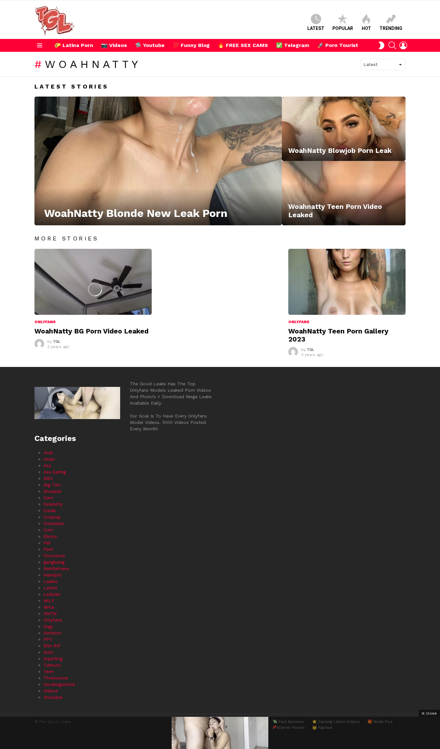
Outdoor (52, 632)
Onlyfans (45, 322)
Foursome (54, 555)
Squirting (52, 658)
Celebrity (52, 504)
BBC (48, 478)
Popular (342, 28)
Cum (48, 529)
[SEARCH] (392, 45)
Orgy (48, 626)
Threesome (55, 677)
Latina (50, 587)
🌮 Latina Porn (73, 45)
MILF (48, 600)
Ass (47, 465)
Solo (48, 652)
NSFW (50, 613)
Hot (366, 28)
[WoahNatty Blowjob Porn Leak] (344, 129)
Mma (48, 607)
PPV (47, 639)
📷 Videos (114, 45)
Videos (50, 690)
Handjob (52, 574)
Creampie (53, 523)
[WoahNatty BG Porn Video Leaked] (93, 282)
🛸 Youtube (150, 45)
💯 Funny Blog (191, 45)
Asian (49, 459)
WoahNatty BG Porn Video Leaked (91, 331)
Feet (48, 549)
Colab (49, 510)
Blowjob (52, 491)
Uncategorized (59, 684)
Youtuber (53, 697)
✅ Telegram (292, 45)
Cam (48, 497)
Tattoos (52, 665)
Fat (47, 542)
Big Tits (51, 484)
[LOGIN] (403, 45)
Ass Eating (54, 471)
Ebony (50, 536)
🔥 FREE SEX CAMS (243, 45)
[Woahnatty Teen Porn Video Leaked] (344, 193)
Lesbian (51, 594)
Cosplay (52, 517)
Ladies (50, 581)
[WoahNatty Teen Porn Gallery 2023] (347, 282)
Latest (315, 28)
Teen (48, 671)
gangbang (53, 562)
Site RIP (52, 645)
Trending (390, 28)
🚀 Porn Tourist (337, 45)
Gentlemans (56, 568)
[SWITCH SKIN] (381, 45)
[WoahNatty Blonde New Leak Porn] (158, 161)
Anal (48, 452)
